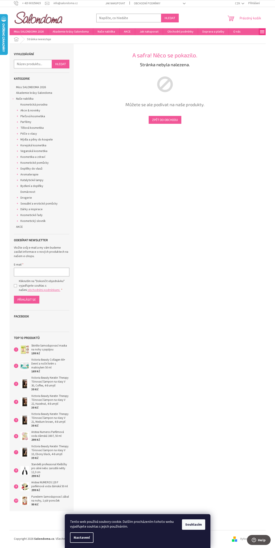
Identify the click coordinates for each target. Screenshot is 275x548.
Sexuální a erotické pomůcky (39, 203)
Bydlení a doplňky (31, 186)
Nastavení (82, 537)
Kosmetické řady (31, 215)
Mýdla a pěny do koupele (36, 139)
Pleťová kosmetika (32, 116)
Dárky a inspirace (31, 209)
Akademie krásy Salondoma (34, 93)
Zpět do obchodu (165, 120)
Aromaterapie (29, 174)
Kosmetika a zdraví (32, 157)
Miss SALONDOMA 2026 (31, 87)
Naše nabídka (24, 99)
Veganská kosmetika (33, 151)
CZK (238, 3)
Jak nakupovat (115, 3)
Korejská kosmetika (33, 145)
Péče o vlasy (28, 134)
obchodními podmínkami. (43, 290)
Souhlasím (193, 524)
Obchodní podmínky (147, 3)
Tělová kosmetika (32, 128)
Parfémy (25, 122)
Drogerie (26, 198)
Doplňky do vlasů (31, 169)
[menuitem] (29, 31)
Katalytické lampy (31, 180)
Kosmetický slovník (33, 221)
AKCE (19, 227)
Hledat (170, 18)
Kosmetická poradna (33, 104)
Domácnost (27, 192)
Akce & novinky (30, 110)
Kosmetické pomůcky (34, 163)
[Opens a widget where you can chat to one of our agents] (259, 540)
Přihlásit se (26, 299)
